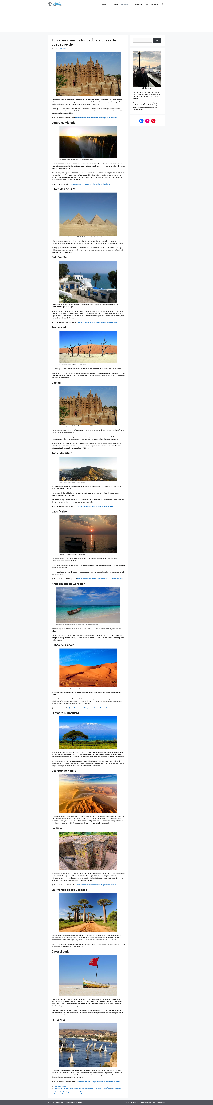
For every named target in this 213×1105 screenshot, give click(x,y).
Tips (147, 4)
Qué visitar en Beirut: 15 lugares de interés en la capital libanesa (91, 708)
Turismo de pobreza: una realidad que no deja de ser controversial (100, 579)
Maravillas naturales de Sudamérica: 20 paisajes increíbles (96, 885)
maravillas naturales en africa (75, 1088)
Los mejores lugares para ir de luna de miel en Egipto (95, 506)
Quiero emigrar (114, 4)
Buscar (157, 40)
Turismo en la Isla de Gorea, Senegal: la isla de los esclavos (97, 322)
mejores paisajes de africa (91, 1088)
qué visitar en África (104, 1088)
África (55, 1086)
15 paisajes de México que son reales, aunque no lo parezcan (96, 117)
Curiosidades (155, 4)
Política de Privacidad (159, 1102)
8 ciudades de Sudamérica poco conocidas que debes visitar (70, 1092)
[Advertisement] (106, 20)
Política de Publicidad (145, 1102)
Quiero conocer (125, 4)
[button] (162, 4)
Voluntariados (102, 4)
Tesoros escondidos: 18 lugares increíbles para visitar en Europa (98, 1081)
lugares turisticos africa (60, 1088)
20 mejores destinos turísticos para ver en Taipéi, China (69, 1094)
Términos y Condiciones (131, 1102)
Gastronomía (138, 4)
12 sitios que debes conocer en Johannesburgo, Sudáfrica (90, 184)
